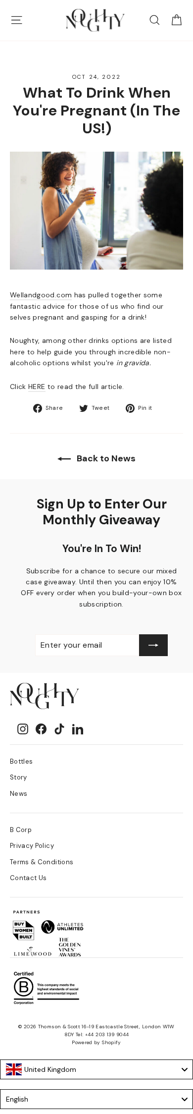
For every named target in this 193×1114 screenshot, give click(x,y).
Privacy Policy (32, 845)
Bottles (21, 761)
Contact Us (28, 878)
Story (18, 777)
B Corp (21, 830)
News (18, 793)
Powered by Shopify (96, 1042)
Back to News (105, 458)
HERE (36, 386)
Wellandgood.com (41, 294)
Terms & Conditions (41, 862)
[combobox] (96, 1069)
